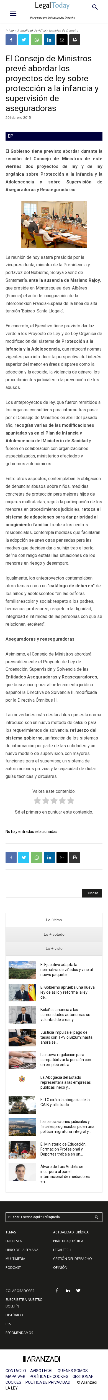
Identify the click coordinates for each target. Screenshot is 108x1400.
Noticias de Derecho (63, 30)
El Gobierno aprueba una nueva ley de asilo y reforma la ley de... (67, 992)
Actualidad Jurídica (31, 30)
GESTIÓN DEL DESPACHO (72, 1258)
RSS (8, 1324)
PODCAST (13, 1267)
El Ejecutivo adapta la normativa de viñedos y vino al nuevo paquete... (66, 969)
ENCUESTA (14, 1241)
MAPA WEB (15, 1376)
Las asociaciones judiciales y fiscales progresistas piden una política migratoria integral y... (67, 1126)
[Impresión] (74, 39)
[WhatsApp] (36, 39)
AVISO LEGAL (41, 1371)
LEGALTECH (62, 1250)
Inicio (10, 30)
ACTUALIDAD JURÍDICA (71, 1232)
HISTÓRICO (14, 1315)
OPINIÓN (60, 1267)
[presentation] (54, 920)
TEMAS (11, 1232)
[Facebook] (11, 39)
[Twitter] (23, 39)
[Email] (62, 39)
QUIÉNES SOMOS (73, 1371)
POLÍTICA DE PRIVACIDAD (47, 1382)
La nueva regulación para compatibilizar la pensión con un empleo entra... (65, 1059)
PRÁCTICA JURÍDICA (68, 1241)
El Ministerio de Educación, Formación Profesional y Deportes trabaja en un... (63, 1149)
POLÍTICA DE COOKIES (49, 1376)
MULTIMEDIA (15, 1258)
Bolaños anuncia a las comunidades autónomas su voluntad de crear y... (65, 1014)
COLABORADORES (20, 1290)
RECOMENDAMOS (19, 1332)
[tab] (54, 920)
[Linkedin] (49, 39)
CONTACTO (16, 1371)
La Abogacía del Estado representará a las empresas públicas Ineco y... (65, 1082)
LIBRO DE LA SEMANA (22, 1250)
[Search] (96, 1217)
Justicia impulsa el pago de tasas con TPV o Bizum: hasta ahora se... (66, 1037)
